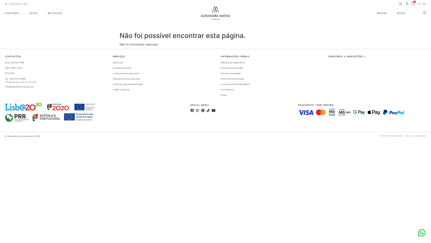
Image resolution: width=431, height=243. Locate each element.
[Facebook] (192, 110)
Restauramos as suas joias (126, 78)
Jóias (33, 13)
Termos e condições (230, 73)
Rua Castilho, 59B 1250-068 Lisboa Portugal (14, 67)
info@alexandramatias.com (19, 86)
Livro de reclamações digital (235, 84)
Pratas (382, 13)
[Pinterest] (203, 110)
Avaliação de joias (122, 68)
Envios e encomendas (232, 68)
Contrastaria (227, 89)
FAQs (223, 95)
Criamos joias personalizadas (128, 84)
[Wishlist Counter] (400, 4)
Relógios (55, 13)
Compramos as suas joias (126, 73)
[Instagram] (197, 110)
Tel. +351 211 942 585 (15, 78)
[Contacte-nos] (6, 4)
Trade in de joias (121, 89)
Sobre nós (118, 62)
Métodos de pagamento (233, 62)
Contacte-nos (18, 4)
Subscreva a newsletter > (347, 56)
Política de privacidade (232, 78)
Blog (401, 13)
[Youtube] (213, 110)
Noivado (12, 13)
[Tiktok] (208, 110)
